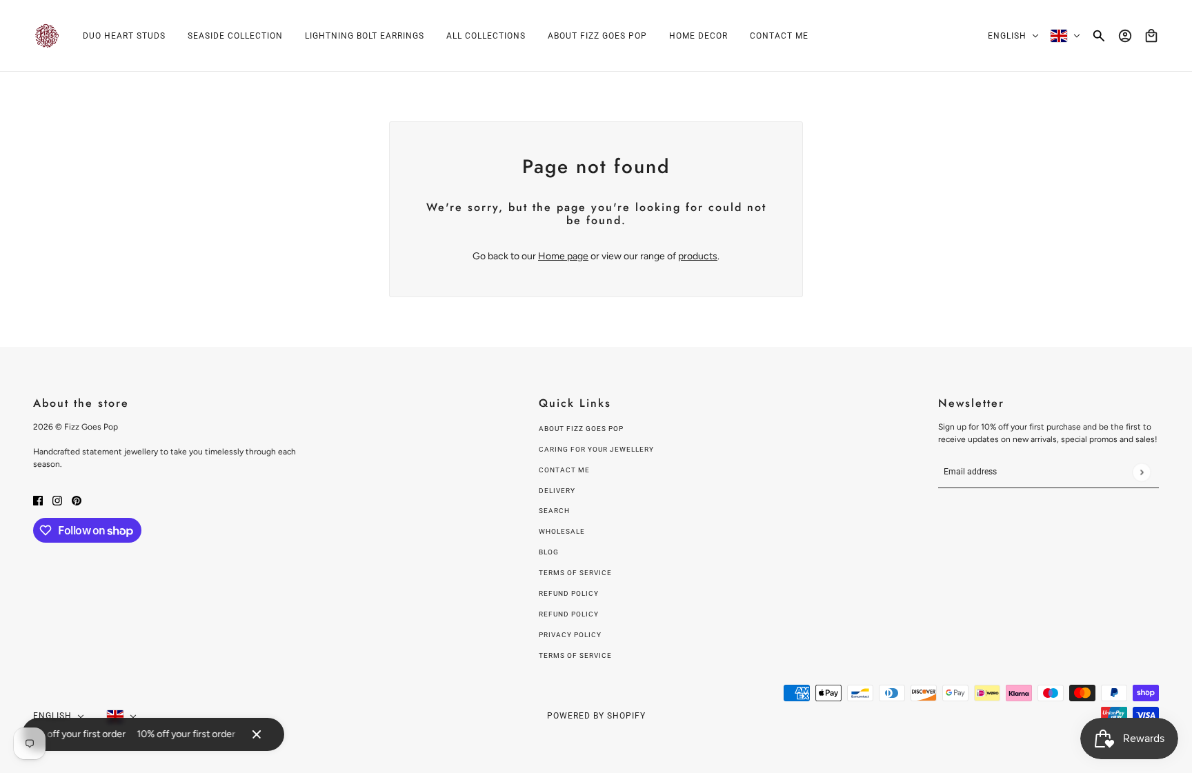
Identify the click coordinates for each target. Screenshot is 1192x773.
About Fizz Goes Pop (581, 428)
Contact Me (564, 470)
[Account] (1125, 35)
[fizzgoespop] (47, 36)
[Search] (1098, 35)
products (697, 256)
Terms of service (575, 655)
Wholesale (562, 531)
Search (554, 510)
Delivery (557, 490)
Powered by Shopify (596, 716)
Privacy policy (570, 635)
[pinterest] (76, 499)
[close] (256, 734)
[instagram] (57, 499)
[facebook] (38, 499)
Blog (549, 552)
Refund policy (569, 593)
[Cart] (1151, 35)
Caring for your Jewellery (596, 449)
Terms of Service (575, 572)
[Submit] (1141, 472)
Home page (563, 256)
